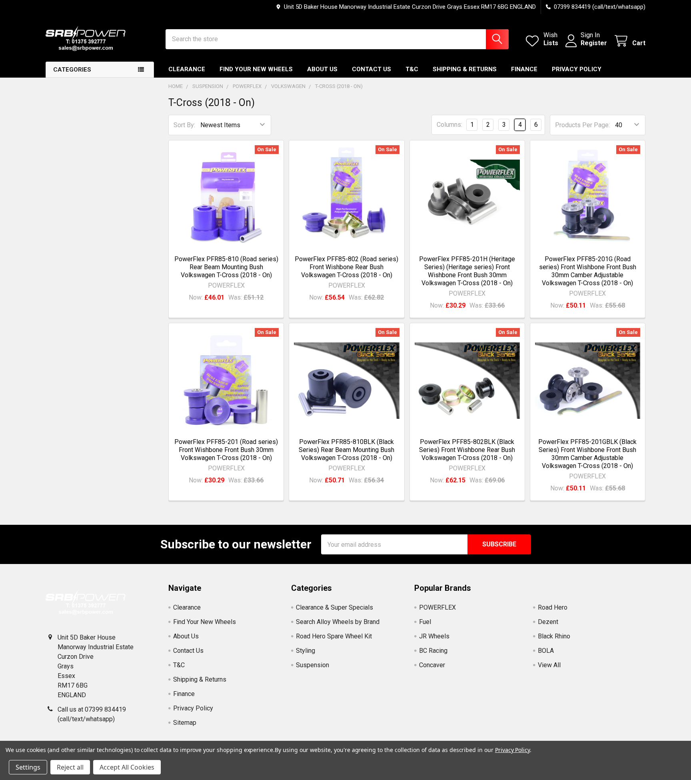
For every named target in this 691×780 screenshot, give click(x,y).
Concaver (432, 665)
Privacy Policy (576, 69)
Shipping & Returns (465, 69)
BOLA (546, 650)
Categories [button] (72, 69)
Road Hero (552, 607)
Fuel (425, 622)
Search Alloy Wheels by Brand (337, 622)
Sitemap (184, 722)
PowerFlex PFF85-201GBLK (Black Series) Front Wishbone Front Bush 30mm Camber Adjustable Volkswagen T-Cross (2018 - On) (587, 454)
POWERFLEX (437, 607)
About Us (322, 69)
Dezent (548, 622)
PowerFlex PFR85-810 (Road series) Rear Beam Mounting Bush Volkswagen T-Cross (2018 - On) (226, 267)
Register (594, 43)
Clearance (186, 69)
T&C (411, 69)
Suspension (312, 665)
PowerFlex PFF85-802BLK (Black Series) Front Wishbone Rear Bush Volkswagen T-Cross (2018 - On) (467, 450)
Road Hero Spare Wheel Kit (334, 636)
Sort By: (184, 125)
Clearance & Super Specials (334, 607)
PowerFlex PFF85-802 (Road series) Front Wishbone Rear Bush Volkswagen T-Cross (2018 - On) (346, 267)
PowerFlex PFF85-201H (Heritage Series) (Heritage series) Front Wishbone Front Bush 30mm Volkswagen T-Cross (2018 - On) (467, 271)
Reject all (70, 767)
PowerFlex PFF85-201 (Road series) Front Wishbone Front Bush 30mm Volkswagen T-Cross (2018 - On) (226, 450)
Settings (28, 767)
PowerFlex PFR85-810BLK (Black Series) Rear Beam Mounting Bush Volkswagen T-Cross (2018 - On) (346, 450)
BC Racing (433, 650)
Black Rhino (554, 636)
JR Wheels (434, 636)
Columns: (449, 124)
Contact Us (371, 69)
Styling (305, 650)
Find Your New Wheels (256, 69)
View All (549, 665)
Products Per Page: (582, 125)
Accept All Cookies (127, 767)
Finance (524, 69)
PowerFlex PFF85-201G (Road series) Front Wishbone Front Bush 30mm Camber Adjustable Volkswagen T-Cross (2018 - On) (587, 271)
